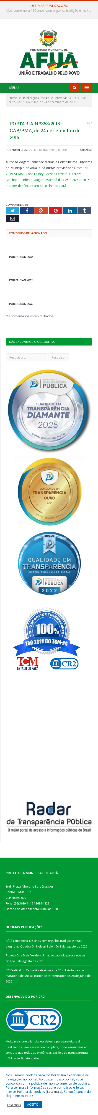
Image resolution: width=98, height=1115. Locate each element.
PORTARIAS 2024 (21, 257)
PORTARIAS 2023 (21, 280)
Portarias (85, 149)
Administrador (22, 149)
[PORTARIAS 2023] (27, 271)
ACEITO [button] (33, 1104)
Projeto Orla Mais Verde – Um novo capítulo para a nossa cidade (50, 10)
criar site (33, 1041)
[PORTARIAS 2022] (27, 295)
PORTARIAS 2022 (21, 304)
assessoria (37, 1047)
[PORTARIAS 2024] (27, 248)
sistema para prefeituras (61, 1041)
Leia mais (54, 1091)
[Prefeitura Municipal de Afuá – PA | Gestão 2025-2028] (49, 51)
